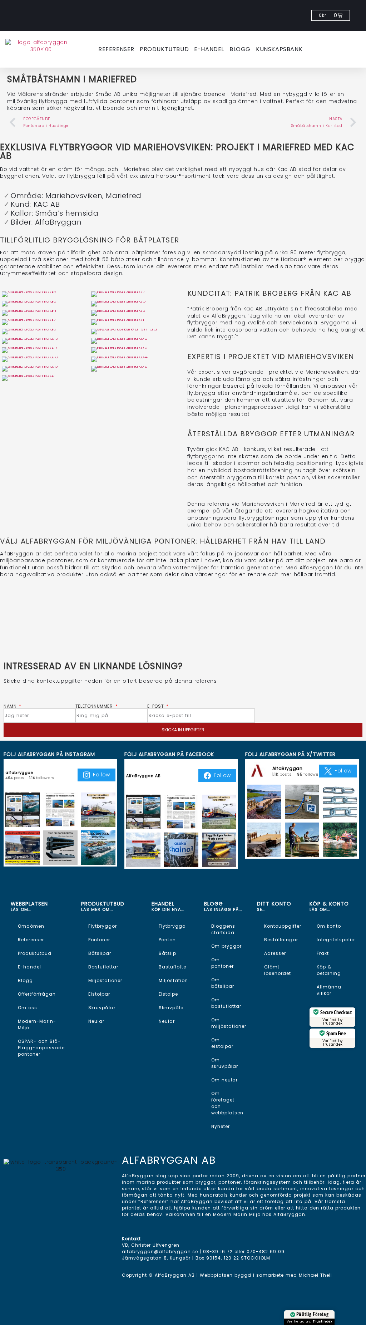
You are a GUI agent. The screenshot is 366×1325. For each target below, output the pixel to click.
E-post (156, 706)
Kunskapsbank (279, 49)
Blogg (240, 49)
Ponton (167, 940)
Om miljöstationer (228, 1023)
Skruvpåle (171, 1008)
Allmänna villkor (329, 990)
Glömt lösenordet (277, 970)
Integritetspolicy (336, 940)
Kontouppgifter (282, 926)
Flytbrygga (172, 926)
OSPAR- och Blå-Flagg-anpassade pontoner (41, 1047)
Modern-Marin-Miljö (37, 1024)
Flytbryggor (102, 926)
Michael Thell (315, 1275)
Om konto (329, 926)
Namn (11, 706)
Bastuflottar (103, 967)
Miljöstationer (105, 980)
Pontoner (99, 940)
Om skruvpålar (224, 1063)
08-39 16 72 (218, 1251)
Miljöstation (173, 980)
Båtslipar (99, 953)
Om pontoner (222, 963)
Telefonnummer (94, 706)
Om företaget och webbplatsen (227, 1103)
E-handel (209, 49)
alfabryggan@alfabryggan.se (160, 1251)
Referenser (116, 49)
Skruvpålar (101, 1008)
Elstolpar (99, 994)
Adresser (275, 953)
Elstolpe (168, 994)
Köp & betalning (329, 970)
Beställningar (281, 940)
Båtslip (167, 953)
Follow (101, 774)
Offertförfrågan (37, 994)
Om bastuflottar (226, 1003)
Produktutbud (164, 49)
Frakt (323, 953)
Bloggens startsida (223, 929)
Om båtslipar (222, 983)
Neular (96, 1021)
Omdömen (31, 926)
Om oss (27, 1008)
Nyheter (220, 1126)
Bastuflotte (172, 967)
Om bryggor (226, 946)
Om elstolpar (222, 1043)
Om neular (224, 1080)
